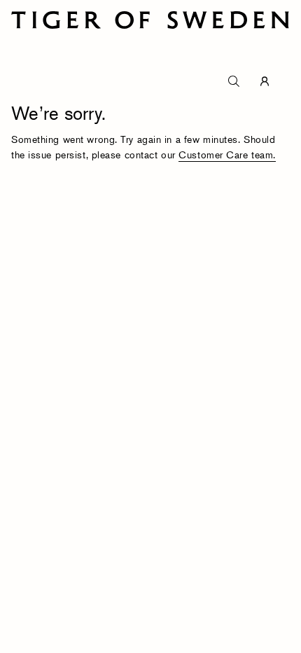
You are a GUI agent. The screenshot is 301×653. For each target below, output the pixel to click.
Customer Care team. (227, 154)
